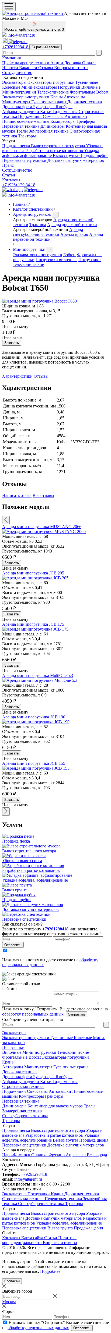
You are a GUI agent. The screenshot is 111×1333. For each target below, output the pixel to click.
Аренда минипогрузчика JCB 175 (33, 624)
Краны (57, 97)
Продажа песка (16, 145)
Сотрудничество (17, 72)
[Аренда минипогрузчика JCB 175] (35, 629)
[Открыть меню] (9, 6)
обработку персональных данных (33, 1014)
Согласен (12, 1281)
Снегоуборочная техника (25, 1115)
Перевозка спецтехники (24, 160)
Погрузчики (69, 87)
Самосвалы (54, 116)
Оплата (89, 62)
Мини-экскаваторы (39, 87)
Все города (97, 1154)
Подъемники (30, 116)
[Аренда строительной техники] (33, 13)
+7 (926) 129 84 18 (18, 184)
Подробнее (50, 1271)
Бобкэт (69, 254)
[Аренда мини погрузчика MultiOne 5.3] (39, 680)
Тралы (22, 131)
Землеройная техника (49, 131)
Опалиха (39, 1154)
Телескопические (53, 92)
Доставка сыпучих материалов (75, 160)
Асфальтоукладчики (21, 111)
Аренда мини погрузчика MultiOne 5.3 (37, 675)
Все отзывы (43, 495)
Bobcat (102, 92)
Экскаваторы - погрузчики (37, 254)
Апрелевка (76, 1154)
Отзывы (46, 67)
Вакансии (28, 67)
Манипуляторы (16, 101)
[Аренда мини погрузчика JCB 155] (36, 768)
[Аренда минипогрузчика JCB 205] (35, 578)
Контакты (11, 180)
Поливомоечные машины (26, 121)
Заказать (11, 563)
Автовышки (76, 116)
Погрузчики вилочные (56, 259)
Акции (57, 62)
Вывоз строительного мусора (58, 145)
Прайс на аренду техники (26, 62)
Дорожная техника (84, 101)
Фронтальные (83, 92)
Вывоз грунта (66, 155)
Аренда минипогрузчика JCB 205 (33, 573)
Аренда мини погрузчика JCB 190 (33, 717)
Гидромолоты (66, 111)
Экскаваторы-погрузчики (51, 82)
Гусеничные (87, 82)
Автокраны (74, 97)
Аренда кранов (74, 234)
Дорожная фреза (17, 106)
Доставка (73, 62)
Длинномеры (53, 126)
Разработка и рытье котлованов (54, 150)
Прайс (8, 165)
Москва (9, 1301)
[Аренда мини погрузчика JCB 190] (36, 722)
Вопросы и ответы (71, 67)
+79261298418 (15, 46)
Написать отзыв (17, 495)
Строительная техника (23, 1086)
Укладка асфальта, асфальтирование (50, 153)
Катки (46, 111)
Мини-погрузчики (19, 92)
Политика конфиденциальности (39, 1240)
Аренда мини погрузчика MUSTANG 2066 (41, 526)
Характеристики (18, 376)
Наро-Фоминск (16, 1154)
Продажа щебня (93, 155)
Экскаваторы (14, 82)
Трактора (37, 224)
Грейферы (86, 121)
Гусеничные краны (49, 101)
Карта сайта (32, 1237)
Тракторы (27, 136)
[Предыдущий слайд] (6, 520)
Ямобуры (64, 106)
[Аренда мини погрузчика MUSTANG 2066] (44, 531)
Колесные (11, 87)
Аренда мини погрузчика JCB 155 (33, 763)
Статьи (8, 175)
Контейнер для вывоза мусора (55, 1106)
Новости (10, 67)
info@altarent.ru (21, 35)
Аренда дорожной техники (72, 224)
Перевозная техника (21, 126)
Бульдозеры (44, 106)
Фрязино (57, 1154)
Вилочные (90, 87)
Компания (11, 58)
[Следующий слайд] (6, 811)
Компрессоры (63, 121)
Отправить (13, 945)
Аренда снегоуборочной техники (48, 232)
